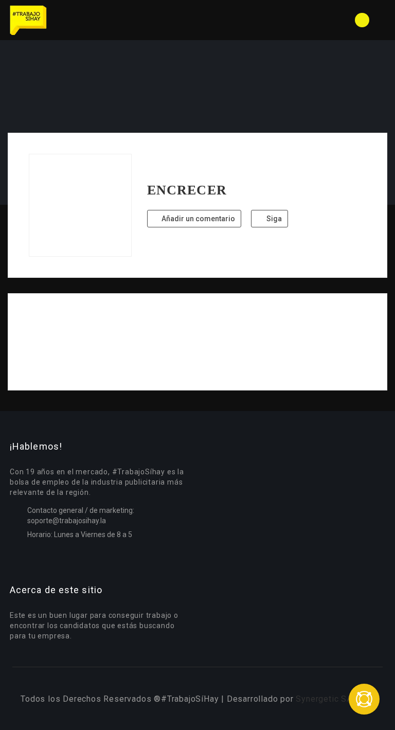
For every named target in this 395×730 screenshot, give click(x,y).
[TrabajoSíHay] (103, 20)
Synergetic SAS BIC (335, 699)
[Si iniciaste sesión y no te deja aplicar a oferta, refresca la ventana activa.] (364, 699)
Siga (273, 219)
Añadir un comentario (197, 219)
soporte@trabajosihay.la (66, 521)
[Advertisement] (197, 342)
